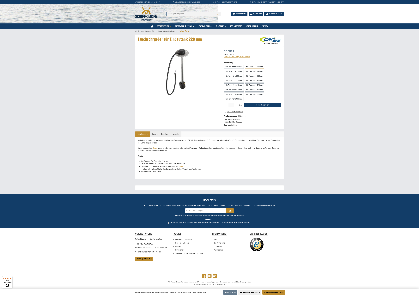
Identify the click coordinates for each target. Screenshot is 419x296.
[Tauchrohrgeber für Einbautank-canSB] (179, 72)
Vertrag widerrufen (144, 259)
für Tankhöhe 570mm (254, 94)
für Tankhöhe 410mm (234, 85)
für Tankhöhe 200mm (234, 67)
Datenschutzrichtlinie (220, 215)
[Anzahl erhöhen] (236, 105)
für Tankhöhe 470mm (234, 90)
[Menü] (11, 277)
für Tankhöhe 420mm (254, 85)
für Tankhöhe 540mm (234, 94)
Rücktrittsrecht (219, 243)
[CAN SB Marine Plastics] (270, 40)
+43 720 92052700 (144, 243)
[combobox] (191, 14)
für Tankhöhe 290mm (254, 71)
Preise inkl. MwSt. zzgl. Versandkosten (237, 57)
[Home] (152, 26)
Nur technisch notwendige (250, 292)
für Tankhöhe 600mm (234, 99)
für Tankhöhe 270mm (234, 71)
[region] (178, 72)
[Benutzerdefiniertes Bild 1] (257, 244)
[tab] (142, 134)
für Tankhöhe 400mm (254, 81)
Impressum (218, 246)
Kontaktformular (154, 252)
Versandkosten (203, 282)
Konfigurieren (230, 292)
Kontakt (178, 246)
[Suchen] (218, 14)
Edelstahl (182, 166)
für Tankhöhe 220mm (254, 67)
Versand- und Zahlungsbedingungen (189, 253)
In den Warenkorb (263, 105)
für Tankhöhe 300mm (234, 76)
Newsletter (179, 250)
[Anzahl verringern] (226, 105)
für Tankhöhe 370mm (234, 81)
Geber (155, 148)
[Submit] (230, 210)
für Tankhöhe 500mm (254, 90)
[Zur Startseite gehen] (146, 14)
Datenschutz (218, 250)
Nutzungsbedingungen (236, 215)
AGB (221, 222)
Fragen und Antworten (183, 239)
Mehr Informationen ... (200, 292)
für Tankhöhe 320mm (254, 76)
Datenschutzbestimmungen (188, 222)
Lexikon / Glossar (182, 243)
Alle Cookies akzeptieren (273, 292)
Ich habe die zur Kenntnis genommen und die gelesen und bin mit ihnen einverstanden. (210, 222)
